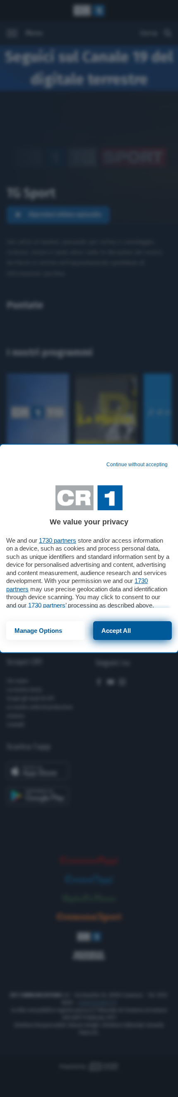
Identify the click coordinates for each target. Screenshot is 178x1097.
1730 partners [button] (57, 540)
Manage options (38, 630)
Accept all (116, 630)
